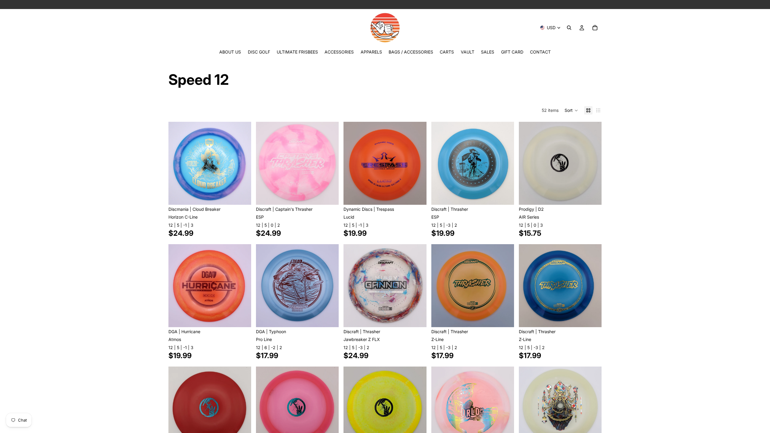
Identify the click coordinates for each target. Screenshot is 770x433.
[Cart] (595, 27)
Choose (334, 195)
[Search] (569, 27)
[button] (571, 110)
